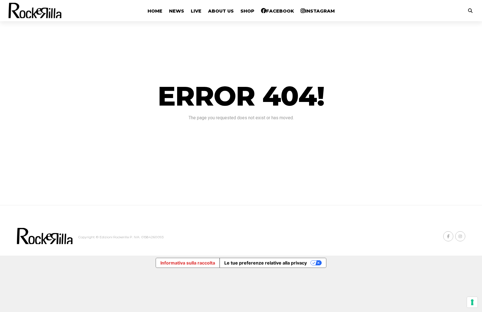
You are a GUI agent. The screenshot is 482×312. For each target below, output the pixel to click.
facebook (280, 11)
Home (155, 11)
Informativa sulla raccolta (187, 263)
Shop (247, 11)
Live (196, 11)
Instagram (320, 11)
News (176, 11)
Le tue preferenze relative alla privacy (265, 263)
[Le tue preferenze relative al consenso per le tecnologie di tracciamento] (472, 302)
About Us (221, 11)
